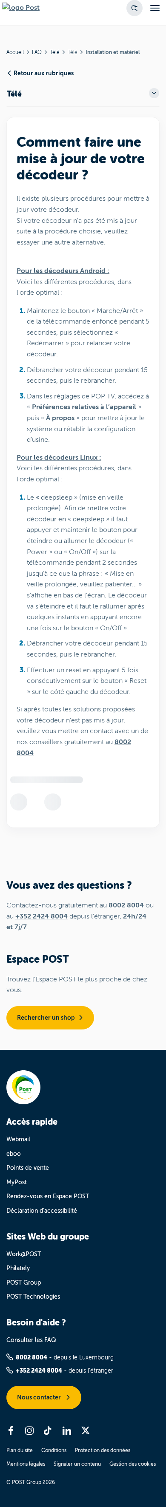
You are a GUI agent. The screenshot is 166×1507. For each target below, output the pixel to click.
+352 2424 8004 (41, 916)
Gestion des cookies (132, 1464)
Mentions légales (25, 1464)
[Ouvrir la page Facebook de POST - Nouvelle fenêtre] (10, 1430)
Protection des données (102, 1450)
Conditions (53, 1450)
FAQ (37, 52)
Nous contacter (39, 1397)
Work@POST (23, 1254)
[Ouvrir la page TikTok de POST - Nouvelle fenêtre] (48, 1430)
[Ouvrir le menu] (155, 8)
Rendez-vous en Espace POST (47, 1196)
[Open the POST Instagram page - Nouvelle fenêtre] (29, 1430)
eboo (13, 1154)
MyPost (16, 1182)
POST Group (23, 1283)
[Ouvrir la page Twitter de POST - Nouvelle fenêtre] (85, 1430)
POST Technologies (33, 1297)
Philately (18, 1268)
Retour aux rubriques (44, 73)
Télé (55, 52)
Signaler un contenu (77, 1464)
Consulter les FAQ (31, 1340)
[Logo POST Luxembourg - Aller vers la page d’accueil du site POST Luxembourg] (21, 8)
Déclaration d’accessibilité (41, 1211)
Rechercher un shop (46, 1017)
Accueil (15, 52)
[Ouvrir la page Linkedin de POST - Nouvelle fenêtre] (67, 1430)
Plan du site (19, 1450)
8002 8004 (126, 905)
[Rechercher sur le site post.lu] (134, 8)
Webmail (18, 1139)
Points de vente (27, 1168)
